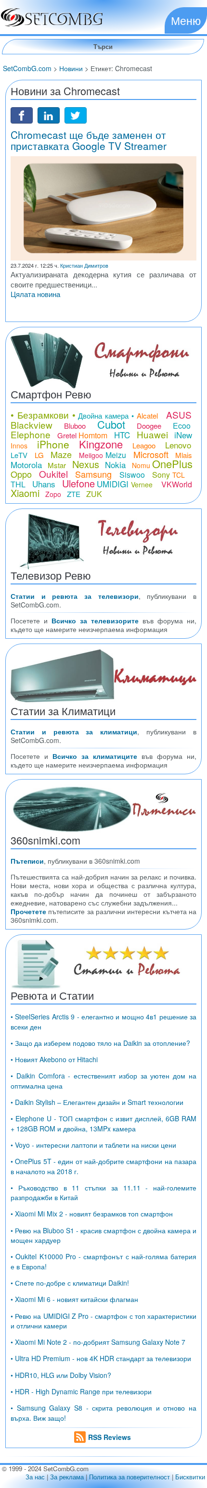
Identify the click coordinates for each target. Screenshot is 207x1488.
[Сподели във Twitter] (76, 114)
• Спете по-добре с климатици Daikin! (70, 1283)
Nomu (141, 465)
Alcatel (147, 415)
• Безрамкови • (43, 414)
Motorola (26, 465)
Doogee (149, 426)
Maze (61, 454)
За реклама (67, 1476)
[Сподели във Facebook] (22, 114)
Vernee (142, 484)
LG (39, 455)
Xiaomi (25, 493)
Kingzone (101, 443)
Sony (161, 474)
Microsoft (150, 454)
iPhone (53, 444)
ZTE (73, 494)
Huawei (152, 434)
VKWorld (176, 484)
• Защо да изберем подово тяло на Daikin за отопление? (100, 1043)
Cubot (111, 424)
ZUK (94, 493)
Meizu (115, 454)
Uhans (43, 484)
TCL (178, 475)
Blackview (31, 424)
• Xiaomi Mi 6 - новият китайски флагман (74, 1299)
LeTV (19, 455)
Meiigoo (91, 455)
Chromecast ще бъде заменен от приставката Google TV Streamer (89, 140)
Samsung (93, 474)
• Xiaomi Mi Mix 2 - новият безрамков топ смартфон (92, 1213)
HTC (122, 435)
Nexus (85, 464)
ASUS (179, 414)
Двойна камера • (106, 415)
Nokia (115, 465)
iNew (183, 435)
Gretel (67, 435)
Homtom (92, 435)
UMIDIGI (113, 484)
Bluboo (75, 426)
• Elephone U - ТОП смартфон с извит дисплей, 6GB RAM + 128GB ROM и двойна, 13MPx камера (103, 1123)
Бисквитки (190, 1476)
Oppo (21, 474)
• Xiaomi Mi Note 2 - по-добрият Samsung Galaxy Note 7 (98, 1342)
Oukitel (53, 473)
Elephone (31, 434)
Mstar (57, 465)
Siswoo (132, 474)
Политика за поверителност (129, 1476)
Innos (19, 445)
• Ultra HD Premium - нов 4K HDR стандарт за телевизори (101, 1358)
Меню (186, 20)
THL (18, 484)
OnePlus (172, 463)
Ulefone (78, 483)
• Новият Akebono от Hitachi (54, 1059)
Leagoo (143, 445)
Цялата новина (35, 294)
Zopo (53, 494)
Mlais (183, 455)
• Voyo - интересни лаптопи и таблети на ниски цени (93, 1145)
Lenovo (178, 445)
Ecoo (182, 425)
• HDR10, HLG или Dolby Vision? (61, 1375)
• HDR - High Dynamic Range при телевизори (81, 1391)
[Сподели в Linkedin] (49, 114)
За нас (35, 1476)
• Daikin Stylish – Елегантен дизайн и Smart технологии (97, 1102)
